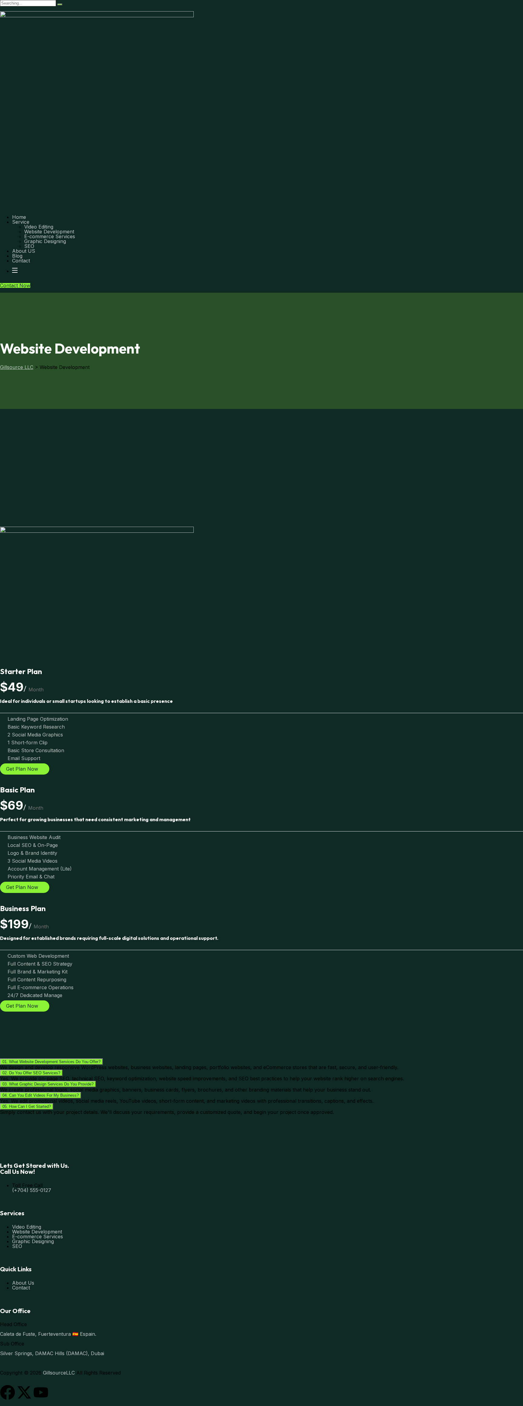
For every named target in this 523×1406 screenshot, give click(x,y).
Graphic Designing (45, 241)
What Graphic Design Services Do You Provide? (48, 1084)
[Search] (60, 4)
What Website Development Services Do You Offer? (51, 1061)
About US (23, 251)
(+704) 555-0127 (31, 1190)
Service (20, 222)
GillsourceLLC (59, 1373)
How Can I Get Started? (26, 1106)
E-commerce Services (49, 236)
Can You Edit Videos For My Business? (40, 1095)
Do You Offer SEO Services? (31, 1073)
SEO (29, 246)
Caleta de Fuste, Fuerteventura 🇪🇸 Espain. (48, 1334)
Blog (17, 256)
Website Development (49, 232)
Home (19, 217)
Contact (21, 261)
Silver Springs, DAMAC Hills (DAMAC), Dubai (52, 1353)
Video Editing (38, 227)
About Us (23, 1283)
